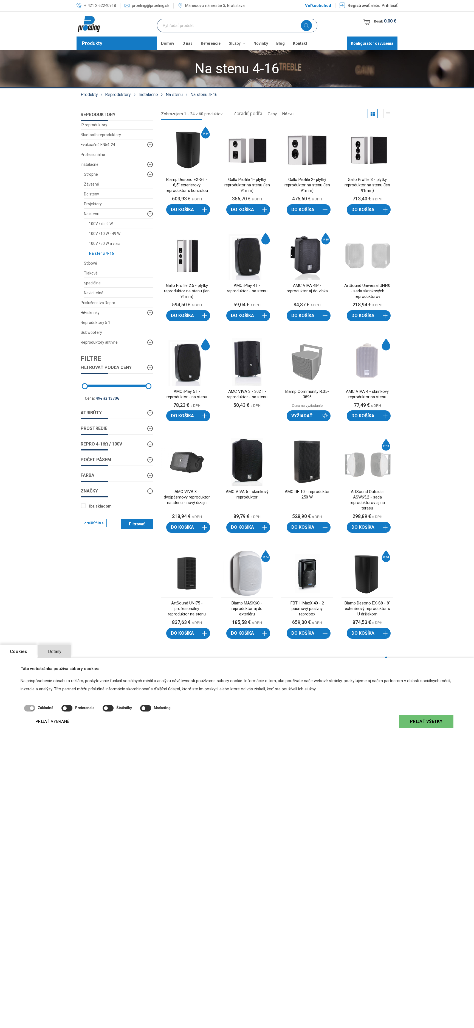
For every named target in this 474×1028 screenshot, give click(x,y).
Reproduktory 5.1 (95, 322)
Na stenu (174, 94)
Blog (280, 43)
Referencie (211, 43)
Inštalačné (148, 94)
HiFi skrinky (90, 312)
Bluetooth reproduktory (101, 135)
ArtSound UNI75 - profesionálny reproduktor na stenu (187, 609)
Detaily (54, 651)
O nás (187, 43)
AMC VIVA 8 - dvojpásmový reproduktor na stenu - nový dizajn (187, 497)
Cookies (18, 651)
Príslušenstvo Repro (98, 303)
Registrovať (358, 5)
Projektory (93, 204)
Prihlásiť (389, 5)
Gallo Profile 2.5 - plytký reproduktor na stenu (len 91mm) (187, 291)
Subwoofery (91, 332)
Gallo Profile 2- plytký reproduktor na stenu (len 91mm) (307, 185)
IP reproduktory (94, 125)
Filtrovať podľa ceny (106, 367)
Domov (167, 43)
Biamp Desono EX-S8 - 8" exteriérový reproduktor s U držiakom (367, 609)
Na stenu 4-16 (204, 94)
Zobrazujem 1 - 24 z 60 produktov (191, 113)
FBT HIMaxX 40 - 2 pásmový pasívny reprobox (307, 609)
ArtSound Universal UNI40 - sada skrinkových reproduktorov (367, 291)
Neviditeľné (93, 293)
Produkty (92, 43)
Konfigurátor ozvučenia (372, 43)
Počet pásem (96, 459)
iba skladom (100, 506)
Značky (89, 491)
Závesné (91, 184)
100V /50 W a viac (104, 243)
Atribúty (91, 412)
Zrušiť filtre (94, 523)
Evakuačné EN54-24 (98, 144)
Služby (235, 43)
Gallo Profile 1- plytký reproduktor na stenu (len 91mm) (247, 185)
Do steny (91, 194)
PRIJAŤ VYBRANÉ (52, 721)
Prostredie (94, 428)
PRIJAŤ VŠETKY (426, 721)
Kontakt (300, 43)
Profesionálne (93, 154)
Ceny (272, 113)
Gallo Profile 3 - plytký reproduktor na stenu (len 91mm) (367, 185)
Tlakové (91, 273)
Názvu (288, 113)
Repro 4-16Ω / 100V (101, 444)
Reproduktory (118, 94)
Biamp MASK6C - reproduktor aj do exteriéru (247, 609)
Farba (87, 475)
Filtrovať (137, 524)
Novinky (260, 43)
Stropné (91, 174)
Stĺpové (90, 263)
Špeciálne (92, 283)
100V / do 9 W (101, 224)
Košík (385, 21)
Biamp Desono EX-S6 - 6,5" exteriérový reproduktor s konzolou (187, 185)
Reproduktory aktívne (99, 342)
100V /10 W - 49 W (104, 233)
